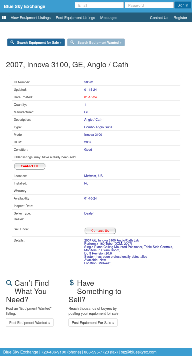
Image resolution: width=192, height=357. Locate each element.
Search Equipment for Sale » (39, 42)
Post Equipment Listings (75, 17)
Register (180, 17)
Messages (109, 17)
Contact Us (159, 17)
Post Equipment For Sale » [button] (93, 322)
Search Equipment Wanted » (100, 42)
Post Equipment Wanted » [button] (29, 322)
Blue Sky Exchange (24, 6)
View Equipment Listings (31, 17)
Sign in (183, 5)
